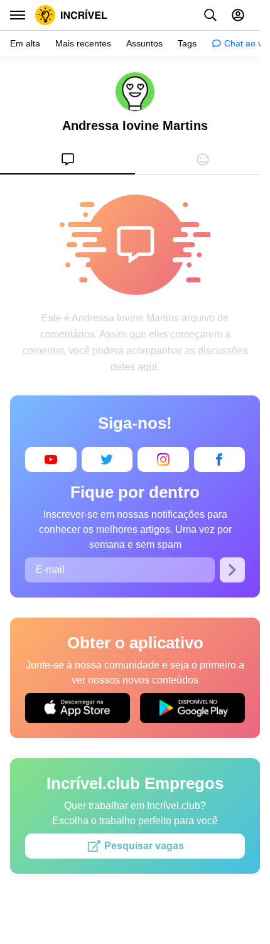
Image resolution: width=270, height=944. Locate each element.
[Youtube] (51, 459)
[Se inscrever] (232, 569)
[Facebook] (220, 459)
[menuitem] (67, 159)
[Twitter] (107, 459)
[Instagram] (163, 459)
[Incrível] (71, 15)
